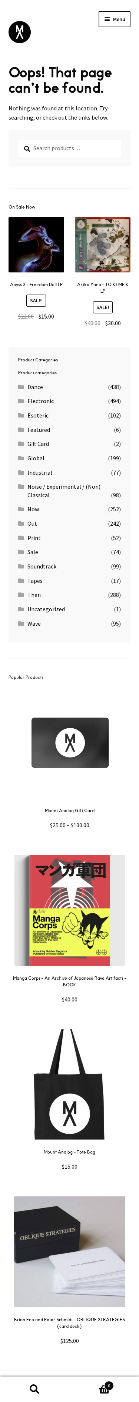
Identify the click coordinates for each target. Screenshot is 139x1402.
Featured (38, 429)
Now (33, 509)
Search (35, 1389)
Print (34, 538)
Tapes (35, 580)
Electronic (40, 401)
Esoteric (38, 415)
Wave (34, 623)
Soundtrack (41, 566)
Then (34, 594)
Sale (32, 552)
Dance (35, 387)
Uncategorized (46, 609)
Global (35, 458)
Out (32, 523)
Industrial (39, 472)
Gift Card (38, 443)
